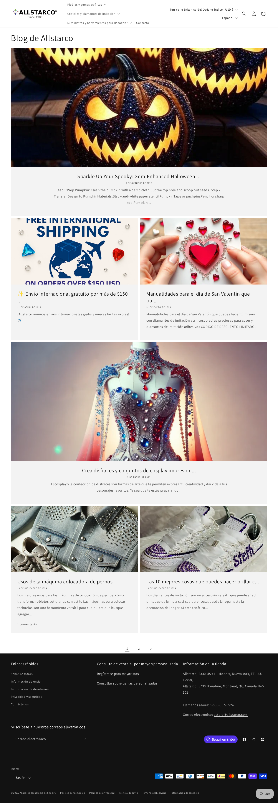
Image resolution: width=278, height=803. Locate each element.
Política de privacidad (101, 792)
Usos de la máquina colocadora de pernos (65, 581)
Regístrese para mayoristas (118, 673)
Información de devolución (30, 689)
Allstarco (25, 793)
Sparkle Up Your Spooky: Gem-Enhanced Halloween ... (139, 176)
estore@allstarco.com (231, 714)
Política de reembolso (72, 792)
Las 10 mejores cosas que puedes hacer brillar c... (202, 581)
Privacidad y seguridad (26, 697)
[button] (86, 4)
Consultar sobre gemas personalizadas (127, 683)
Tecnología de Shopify (43, 793)
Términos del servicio (154, 792)
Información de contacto (185, 792)
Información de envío (26, 681)
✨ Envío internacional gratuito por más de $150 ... (72, 297)
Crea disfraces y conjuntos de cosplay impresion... (139, 470)
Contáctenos (20, 704)
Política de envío (128, 792)
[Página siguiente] (151, 648)
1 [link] (127, 648)
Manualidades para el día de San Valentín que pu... (198, 297)
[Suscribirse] (84, 739)
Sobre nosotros (22, 674)
